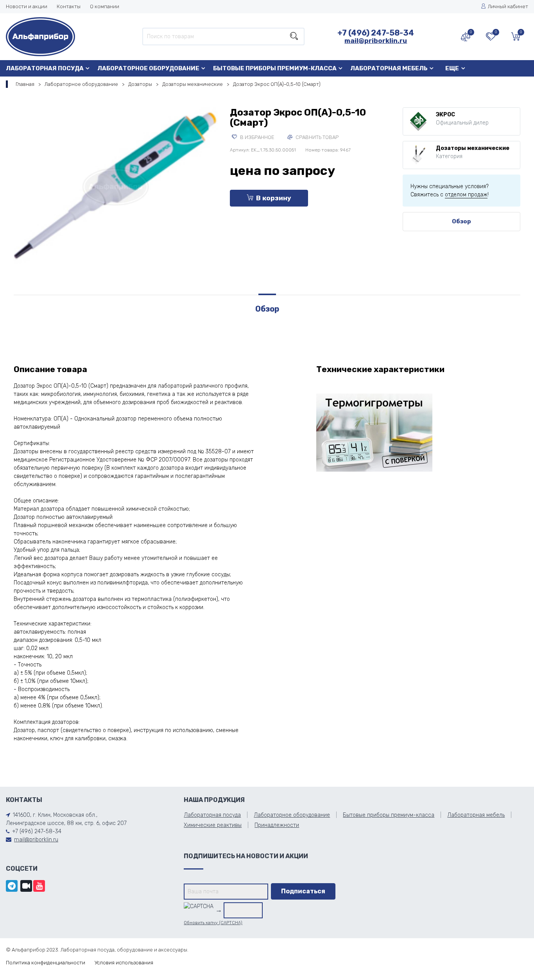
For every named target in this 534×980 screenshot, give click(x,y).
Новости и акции (26, 6)
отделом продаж (466, 194)
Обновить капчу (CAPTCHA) (213, 922)
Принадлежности (276, 825)
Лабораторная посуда (45, 68)
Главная (25, 84)
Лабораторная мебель (389, 68)
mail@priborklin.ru (375, 41)
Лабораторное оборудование (148, 68)
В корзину (273, 198)
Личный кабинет (508, 6)
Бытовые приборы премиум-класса (275, 68)
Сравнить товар (316, 137)
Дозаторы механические (192, 84)
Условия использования (124, 963)
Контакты (69, 6)
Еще (452, 68)
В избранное (256, 137)
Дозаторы (140, 84)
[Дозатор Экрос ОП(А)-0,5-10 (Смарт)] (116, 185)
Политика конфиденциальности (45, 963)
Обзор (461, 221)
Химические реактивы (213, 825)
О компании (104, 6)
